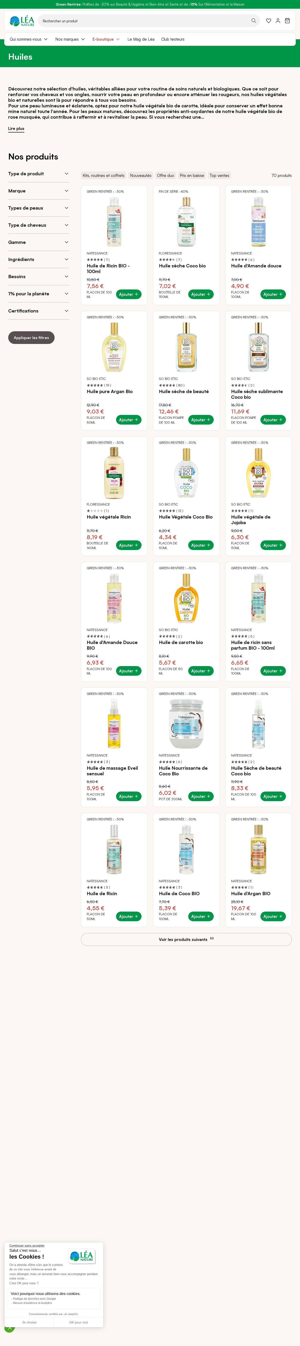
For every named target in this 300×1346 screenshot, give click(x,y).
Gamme (17, 242)
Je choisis (29, 1322)
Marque (17, 191)
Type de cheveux (27, 225)
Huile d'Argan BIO (250, 893)
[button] (9, 1327)
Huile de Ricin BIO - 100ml (108, 268)
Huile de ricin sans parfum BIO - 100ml (253, 645)
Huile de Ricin (102, 893)
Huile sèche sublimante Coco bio (257, 394)
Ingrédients (21, 259)
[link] (268, 20)
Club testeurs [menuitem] (172, 39)
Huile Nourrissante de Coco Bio (183, 770)
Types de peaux (25, 208)
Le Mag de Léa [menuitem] (141, 39)
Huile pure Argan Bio (110, 391)
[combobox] (149, 20)
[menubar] (150, 39)
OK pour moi (78, 1322)
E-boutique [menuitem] (103, 39)
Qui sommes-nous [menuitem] (25, 39)
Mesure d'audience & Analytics (32, 1303)
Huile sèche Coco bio (182, 266)
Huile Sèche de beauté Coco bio (256, 770)
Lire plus (16, 128)
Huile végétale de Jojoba (250, 519)
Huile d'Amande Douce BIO (112, 645)
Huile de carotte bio (181, 642)
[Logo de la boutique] (22, 20)
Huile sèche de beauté (184, 391)
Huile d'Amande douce (256, 266)
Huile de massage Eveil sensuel (112, 770)
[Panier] (287, 20)
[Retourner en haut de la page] (286, 943)
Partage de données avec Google (34, 1298)
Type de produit (26, 173)
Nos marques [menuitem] (67, 39)
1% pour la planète (28, 294)
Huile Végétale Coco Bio (186, 517)
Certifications (23, 311)
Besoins (17, 276)
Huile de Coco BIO (179, 893)
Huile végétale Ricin (109, 517)
